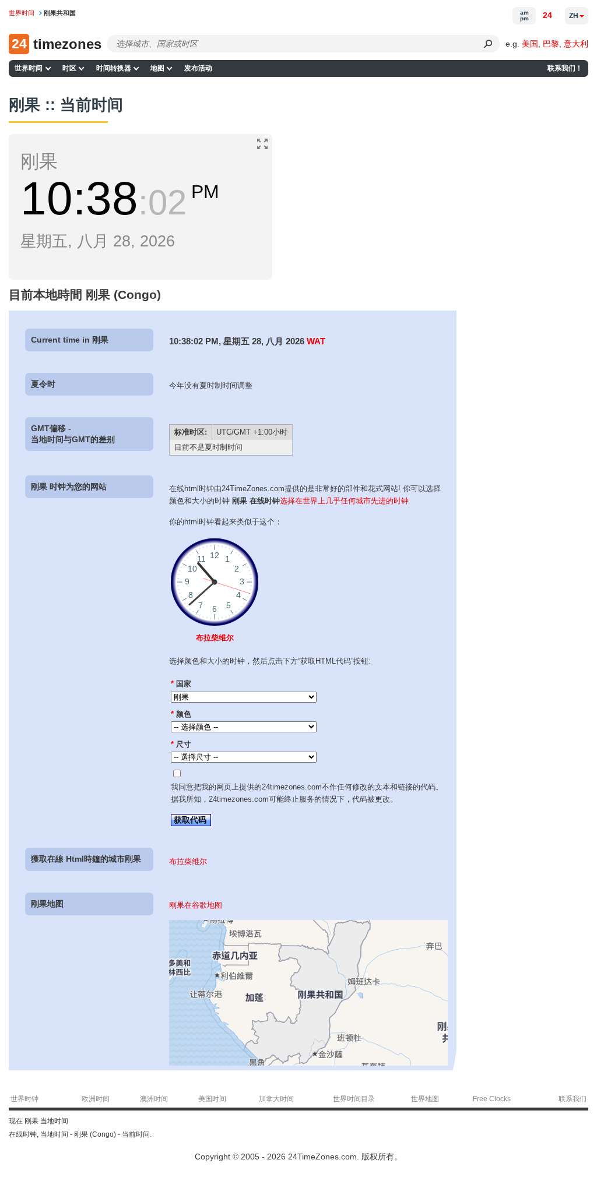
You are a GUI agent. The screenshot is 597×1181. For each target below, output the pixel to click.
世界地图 (425, 1099)
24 (547, 15)
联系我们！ (564, 68)
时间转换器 (113, 68)
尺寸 (181, 744)
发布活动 (198, 68)
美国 (530, 43)
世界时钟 (24, 1099)
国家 (181, 683)
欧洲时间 (96, 1099)
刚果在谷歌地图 (195, 905)
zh (573, 16)
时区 (69, 68)
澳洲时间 (154, 1099)
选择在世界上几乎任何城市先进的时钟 (344, 500)
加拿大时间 (276, 1099)
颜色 (181, 714)
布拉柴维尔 (215, 637)
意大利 (576, 43)
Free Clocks (492, 1099)
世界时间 (29, 68)
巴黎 (551, 43)
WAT (316, 341)
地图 (157, 68)
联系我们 (573, 1099)
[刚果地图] (308, 1063)
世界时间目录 (354, 1099)
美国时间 (212, 1099)
